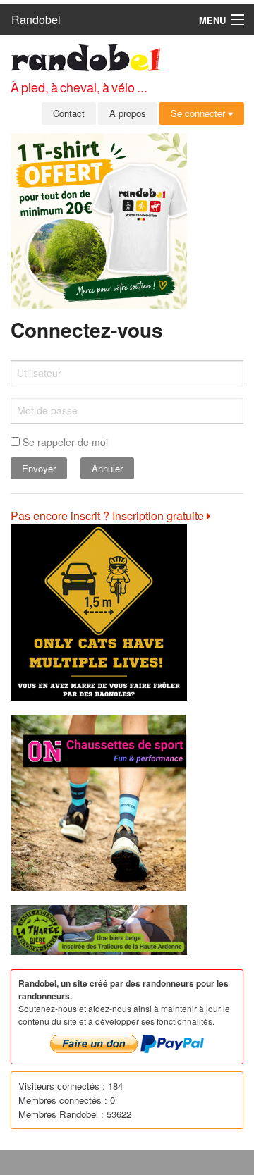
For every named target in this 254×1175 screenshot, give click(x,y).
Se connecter (199, 113)
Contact (69, 113)
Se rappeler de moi (64, 442)
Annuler (107, 468)
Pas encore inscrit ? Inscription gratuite (109, 515)
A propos (127, 113)
